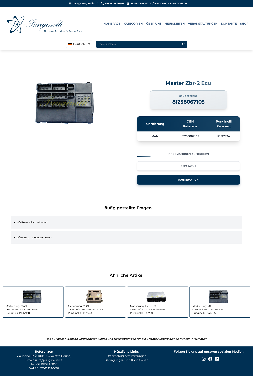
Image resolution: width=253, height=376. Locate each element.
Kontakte (229, 23)
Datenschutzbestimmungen (126, 356)
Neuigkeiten (175, 23)
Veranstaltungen (203, 23)
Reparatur (188, 166)
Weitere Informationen (32, 222)
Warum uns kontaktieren (34, 237)
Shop (244, 23)
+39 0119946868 (114, 3)
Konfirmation (188, 179)
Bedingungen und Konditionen (126, 360)
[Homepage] (52, 24)
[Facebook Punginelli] (210, 359)
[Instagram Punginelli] (203, 359)
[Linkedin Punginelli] (217, 359)
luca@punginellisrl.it (86, 3)
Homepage (111, 23)
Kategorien (133, 23)
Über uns (153, 23)
